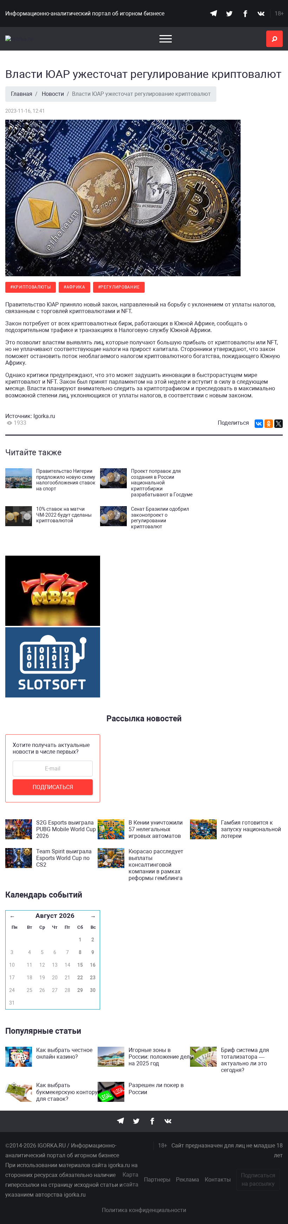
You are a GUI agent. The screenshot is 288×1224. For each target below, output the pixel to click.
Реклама (187, 1179)
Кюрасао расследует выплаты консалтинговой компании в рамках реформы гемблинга (156, 865)
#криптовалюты (30, 287)
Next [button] (105, 608)
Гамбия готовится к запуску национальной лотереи (251, 829)
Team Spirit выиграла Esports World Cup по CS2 (64, 858)
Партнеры (157, 1179)
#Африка (74, 287)
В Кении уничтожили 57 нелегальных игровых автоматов (156, 829)
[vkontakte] (261, 13)
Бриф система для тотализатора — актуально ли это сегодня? (245, 1060)
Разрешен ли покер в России (156, 1088)
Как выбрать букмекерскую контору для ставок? (67, 1092)
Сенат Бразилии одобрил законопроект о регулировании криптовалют (160, 517)
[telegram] (213, 13)
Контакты (218, 1179)
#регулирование (119, 287)
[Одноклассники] (268, 423)
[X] (278, 423)
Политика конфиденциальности (144, 1210)
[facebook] (245, 13)
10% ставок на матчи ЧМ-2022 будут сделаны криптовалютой (64, 515)
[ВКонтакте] (259, 423)
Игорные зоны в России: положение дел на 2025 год (159, 1057)
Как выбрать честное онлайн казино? (64, 1053)
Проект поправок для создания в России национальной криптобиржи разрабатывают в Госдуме (161, 482)
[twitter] (229, 13)
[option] (52, 591)
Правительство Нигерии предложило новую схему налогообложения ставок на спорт (66, 479)
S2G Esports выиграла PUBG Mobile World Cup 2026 (66, 829)
